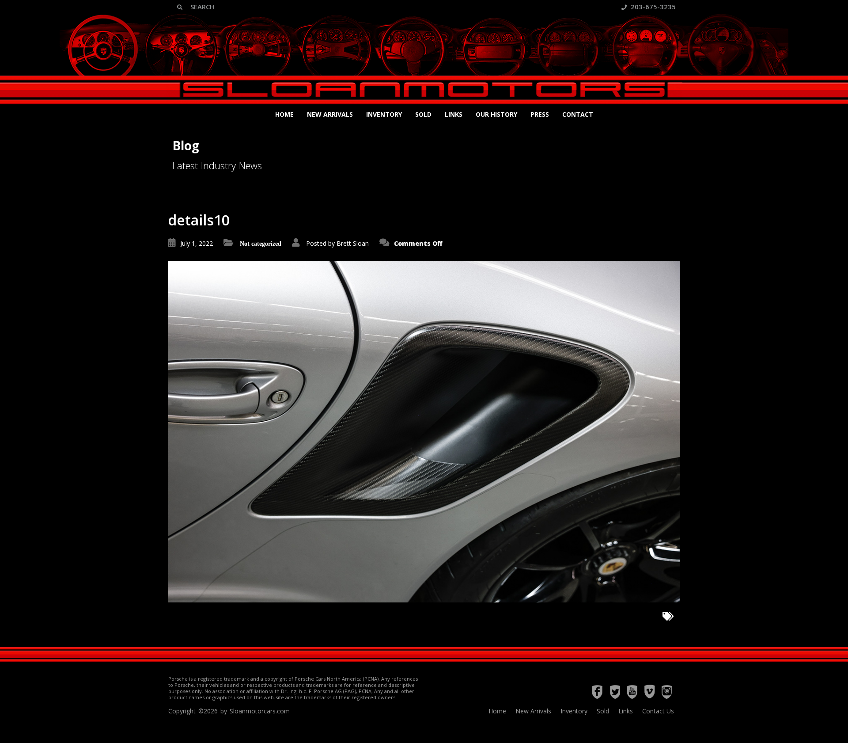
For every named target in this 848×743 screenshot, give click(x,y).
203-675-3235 (652, 6)
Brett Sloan (353, 243)
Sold (423, 114)
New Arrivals (330, 114)
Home (284, 114)
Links (453, 114)
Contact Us (658, 711)
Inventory (384, 114)
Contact (577, 114)
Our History (496, 114)
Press (539, 114)
